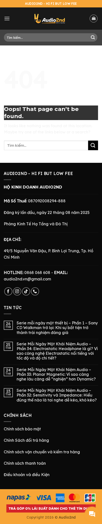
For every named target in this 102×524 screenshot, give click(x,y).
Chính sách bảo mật (22, 428)
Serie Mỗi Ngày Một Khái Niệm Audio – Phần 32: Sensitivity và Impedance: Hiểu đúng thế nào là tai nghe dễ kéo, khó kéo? (57, 395)
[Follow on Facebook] (8, 291)
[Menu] (7, 18)
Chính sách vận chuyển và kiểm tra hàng (42, 451)
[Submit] (93, 37)
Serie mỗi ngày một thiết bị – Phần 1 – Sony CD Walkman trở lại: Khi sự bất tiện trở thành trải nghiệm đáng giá (57, 328)
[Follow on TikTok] (26, 291)
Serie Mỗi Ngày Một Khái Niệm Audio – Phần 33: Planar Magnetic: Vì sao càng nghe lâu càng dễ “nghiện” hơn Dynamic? (56, 374)
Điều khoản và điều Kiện (27, 474)
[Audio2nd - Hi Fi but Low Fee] (50, 18)
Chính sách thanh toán (25, 463)
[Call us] (35, 291)
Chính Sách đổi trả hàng (26, 440)
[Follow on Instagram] (17, 291)
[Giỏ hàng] (94, 18)
